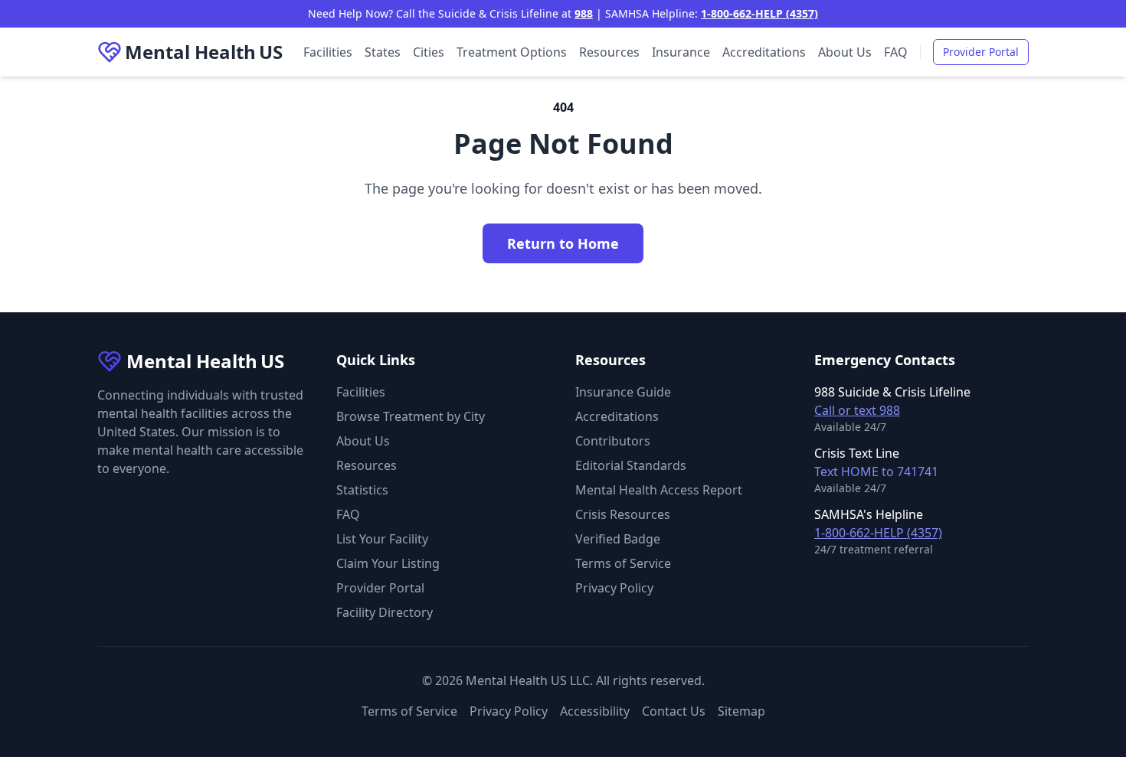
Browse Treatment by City (410, 416)
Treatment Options (512, 52)
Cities (428, 52)
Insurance (681, 52)
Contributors (612, 440)
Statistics (362, 489)
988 (583, 13)
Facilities (327, 52)
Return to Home (563, 243)
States (383, 52)
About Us (845, 52)
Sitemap (741, 711)
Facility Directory (384, 612)
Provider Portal (981, 51)
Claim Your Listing (388, 563)
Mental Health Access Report (658, 489)
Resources (609, 52)
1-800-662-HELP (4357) (759, 13)
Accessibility (595, 711)
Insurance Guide (623, 391)
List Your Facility (382, 538)
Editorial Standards (630, 465)
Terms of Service (623, 563)
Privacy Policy (614, 587)
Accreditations (764, 52)
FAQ (896, 52)
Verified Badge (617, 538)
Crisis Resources (622, 514)
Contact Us (673, 711)
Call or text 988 (857, 410)
